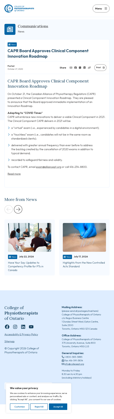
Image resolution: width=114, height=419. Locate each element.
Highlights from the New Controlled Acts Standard (84, 264)
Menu (98, 8)
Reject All (39, 406)
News (13, 44)
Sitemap (9, 341)
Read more (14, 174)
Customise (19, 406)
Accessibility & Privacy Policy (21, 334)
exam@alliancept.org (48, 167)
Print (98, 67)
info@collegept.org (74, 364)
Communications (33, 26)
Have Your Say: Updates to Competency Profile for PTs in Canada (25, 266)
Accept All (58, 406)
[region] (38, 398)
